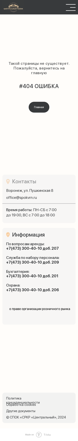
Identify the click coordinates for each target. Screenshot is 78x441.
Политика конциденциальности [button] (23, 400)
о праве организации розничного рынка (39, 309)
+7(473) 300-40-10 (24, 248)
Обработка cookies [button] (21, 405)
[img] (13, 7)
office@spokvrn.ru (21, 197)
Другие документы (20, 411)
